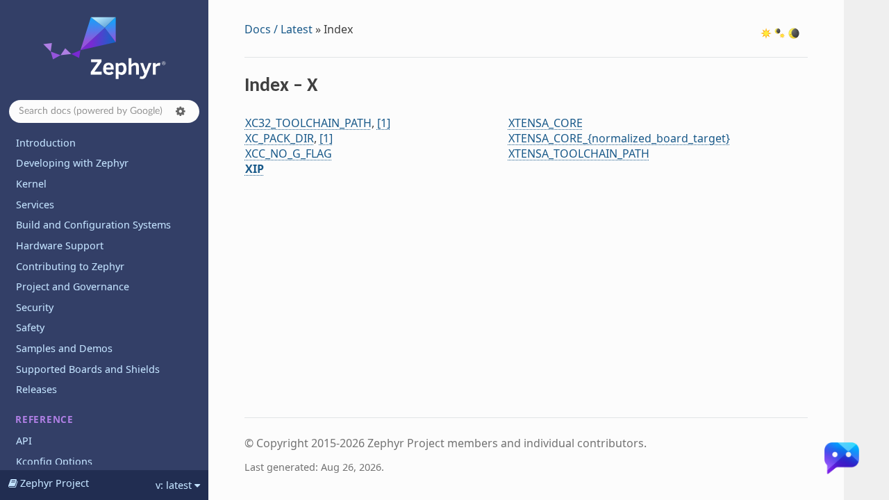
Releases (36, 389)
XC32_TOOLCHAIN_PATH (308, 123)
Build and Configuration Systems (93, 224)
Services (35, 204)
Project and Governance (72, 286)
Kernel (31, 183)
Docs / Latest (278, 29)
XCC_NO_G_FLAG (288, 153)
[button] (180, 111)
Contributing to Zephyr (70, 266)
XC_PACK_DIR (279, 138)
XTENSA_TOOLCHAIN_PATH (578, 153)
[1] (383, 123)
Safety (30, 327)
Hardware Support (59, 245)
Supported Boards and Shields (88, 369)
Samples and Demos (64, 348)
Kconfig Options (54, 461)
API (24, 440)
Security (34, 307)
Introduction (46, 142)
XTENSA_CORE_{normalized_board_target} (619, 138)
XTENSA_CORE (545, 123)
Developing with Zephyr (72, 162)
